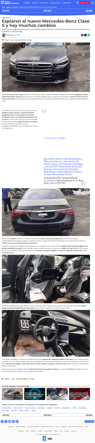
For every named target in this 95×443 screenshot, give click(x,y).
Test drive (14, 410)
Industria (57, 408)
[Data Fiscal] (44, 438)
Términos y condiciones (33, 426)
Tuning (33, 410)
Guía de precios (55, 3)
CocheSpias (50, 180)
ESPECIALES (47, 10)
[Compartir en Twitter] (85, 35)
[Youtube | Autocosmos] (9, 421)
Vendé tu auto (84, 2)
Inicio (3, 7)
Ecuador (40, 431)
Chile (27, 431)
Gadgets (49, 408)
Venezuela (74, 431)
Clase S (7, 40)
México (56, 431)
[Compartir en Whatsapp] (88, 35)
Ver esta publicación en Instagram (54, 138)
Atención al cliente (20, 426)
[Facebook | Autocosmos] (2, 421)
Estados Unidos (48, 431)
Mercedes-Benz (20, 40)
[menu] (92, 2)
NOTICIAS (6, 10)
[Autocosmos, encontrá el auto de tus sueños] (9, 2)
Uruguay (66, 431)
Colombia (33, 431)
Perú (61, 431)
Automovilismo (7, 408)
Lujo (12, 40)
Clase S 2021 (23, 369)
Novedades (6, 18)
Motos (75, 408)
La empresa (11, 426)
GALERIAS (89, 10)
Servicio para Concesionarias (75, 426)
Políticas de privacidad (47, 426)
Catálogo (27, 3)
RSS (86, 426)
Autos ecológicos (30, 408)
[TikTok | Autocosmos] (17, 421)
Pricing (57, 426)
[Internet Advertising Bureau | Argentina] (50, 438)
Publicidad (63, 426)
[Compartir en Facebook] (82, 35)
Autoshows (41, 408)
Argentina (21, 431)
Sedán (29, 40)
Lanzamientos (66, 408)
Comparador (66, 3)
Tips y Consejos (24, 410)
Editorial (8, 7)
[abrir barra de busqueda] (78, 3)
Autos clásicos (18, 408)
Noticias (35, 3)
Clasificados (43, 3)
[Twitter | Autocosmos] (5, 421)
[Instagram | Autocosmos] (13, 421)
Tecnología (5, 410)
